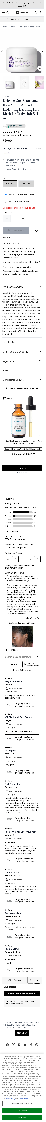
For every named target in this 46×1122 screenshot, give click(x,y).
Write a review (9, 135)
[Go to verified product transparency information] (14, 126)
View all (38, 149)
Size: (5, 178)
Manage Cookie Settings (22, 1103)
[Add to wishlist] (36, 230)
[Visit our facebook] (7, 1045)
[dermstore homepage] (22, 12)
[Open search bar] (7, 12)
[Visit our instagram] (19, 1045)
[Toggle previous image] (2, 51)
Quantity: (8, 213)
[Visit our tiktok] (31, 1045)
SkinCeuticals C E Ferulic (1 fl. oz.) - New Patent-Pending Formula (24, 442)
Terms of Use (23, 1099)
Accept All (22, 1117)
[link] (36, 12)
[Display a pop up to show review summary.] (34, 454)
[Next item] (40, 435)
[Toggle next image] (42, 51)
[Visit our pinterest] (37, 1045)
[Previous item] (4, 435)
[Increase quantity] (23, 218)
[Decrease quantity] (7, 218)
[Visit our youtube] (25, 1045)
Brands (14, 26)
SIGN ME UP (22, 1033)
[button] (22, 126)
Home (5, 26)
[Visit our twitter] (13, 1045)
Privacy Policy (10, 1099)
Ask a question (25, 135)
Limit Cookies (22, 1110)
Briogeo (23, 26)
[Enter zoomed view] (39, 68)
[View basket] (40, 12)
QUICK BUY (23, 468)
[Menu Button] (2, 12)
